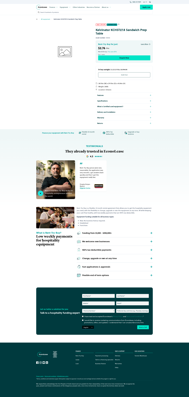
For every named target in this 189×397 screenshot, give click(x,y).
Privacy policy (40, 376)
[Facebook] (37, 362)
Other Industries (79, 7)
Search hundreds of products (49, 12)
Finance (52, 7)
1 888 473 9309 (136, 2)
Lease (77, 360)
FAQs (116, 368)
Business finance (100, 364)
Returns (117, 360)
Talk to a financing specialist (104, 360)
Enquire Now (124, 58)
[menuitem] (54, 7)
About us (105, 7)
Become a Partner (93, 7)
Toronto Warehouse (141, 356)
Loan (77, 364)
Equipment (64, 7)
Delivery (117, 356)
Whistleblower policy (62, 376)
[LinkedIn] (47, 362)
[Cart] (150, 2)
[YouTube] (44, 362)
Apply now (146, 7)
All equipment (45, 19)
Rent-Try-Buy (80, 356)
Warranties (118, 364)
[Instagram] (40, 362)
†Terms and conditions (50, 376)
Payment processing (101, 356)
